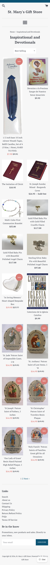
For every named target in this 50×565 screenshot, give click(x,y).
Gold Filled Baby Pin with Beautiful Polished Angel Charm (12, 256)
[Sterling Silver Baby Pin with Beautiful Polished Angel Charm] (37, 244)
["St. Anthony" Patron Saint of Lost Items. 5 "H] (37, 341)
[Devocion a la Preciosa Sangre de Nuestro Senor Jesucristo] (37, 71)
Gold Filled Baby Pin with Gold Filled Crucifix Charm (37, 221)
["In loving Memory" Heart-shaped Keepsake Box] (12, 284)
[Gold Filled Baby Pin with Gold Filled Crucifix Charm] (37, 207)
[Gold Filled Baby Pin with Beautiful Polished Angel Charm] (12, 242)
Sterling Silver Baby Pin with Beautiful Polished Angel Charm (37, 261)
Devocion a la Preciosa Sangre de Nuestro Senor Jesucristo (37, 91)
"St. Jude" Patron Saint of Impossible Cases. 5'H (12, 358)
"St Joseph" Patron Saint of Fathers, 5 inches (12, 411)
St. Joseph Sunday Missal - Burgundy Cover (37, 187)
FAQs (4, 516)
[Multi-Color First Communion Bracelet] (12, 208)
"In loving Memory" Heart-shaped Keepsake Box (12, 300)
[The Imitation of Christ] (12, 170)
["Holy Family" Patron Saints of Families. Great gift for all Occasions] (37, 435)
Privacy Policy (8, 510)
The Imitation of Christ (12, 184)
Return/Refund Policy (12, 513)
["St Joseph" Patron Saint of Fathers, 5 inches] (12, 391)
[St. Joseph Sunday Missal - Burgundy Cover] (37, 170)
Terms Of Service (9, 519)
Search (5, 496)
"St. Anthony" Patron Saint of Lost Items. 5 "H (37, 364)
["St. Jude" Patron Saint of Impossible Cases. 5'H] (12, 338)
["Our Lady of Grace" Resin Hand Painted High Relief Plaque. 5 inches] (12, 441)
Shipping (6, 506)
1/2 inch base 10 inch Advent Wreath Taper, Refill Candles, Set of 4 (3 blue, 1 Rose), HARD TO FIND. (12, 144)
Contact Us (7, 503)
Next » (27, 478)
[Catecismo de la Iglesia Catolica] (37, 291)
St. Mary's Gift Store (25, 11)
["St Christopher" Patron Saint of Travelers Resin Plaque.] (37, 391)
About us (6, 500)
